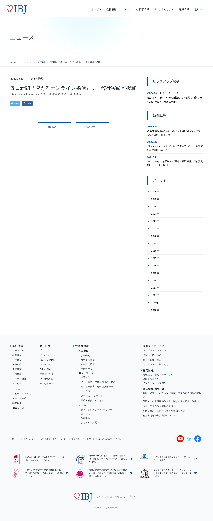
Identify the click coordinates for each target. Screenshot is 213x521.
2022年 (155, 221)
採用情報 (148, 370)
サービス (45, 346)
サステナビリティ (154, 346)
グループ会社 (19, 378)
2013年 (155, 287)
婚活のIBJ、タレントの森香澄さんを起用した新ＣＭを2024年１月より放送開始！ (174, 99)
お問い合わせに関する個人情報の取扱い (164, 411)
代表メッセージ (20, 350)
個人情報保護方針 (154, 388)
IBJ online (45, 364)
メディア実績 (36, 78)
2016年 (155, 265)
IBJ (42, 350)
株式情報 (85, 355)
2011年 (155, 302)
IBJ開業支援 (46, 378)
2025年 (155, 199)
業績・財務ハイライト (92, 400)
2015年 (155, 273)
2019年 (155, 243)
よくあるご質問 (89, 422)
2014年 (155, 280)
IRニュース (18, 408)
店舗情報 (17, 374)
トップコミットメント (154, 350)
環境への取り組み (152, 355)
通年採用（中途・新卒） (156, 374)
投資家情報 (82, 346)
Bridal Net (45, 369)
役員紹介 (17, 364)
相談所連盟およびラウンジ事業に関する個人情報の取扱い (172, 395)
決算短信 (85, 377)
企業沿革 (17, 369)
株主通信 (85, 391)
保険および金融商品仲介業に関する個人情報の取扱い (171, 401)
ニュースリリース (171, 93)
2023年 (155, 213)
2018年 (155, 250)
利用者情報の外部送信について (159, 415)
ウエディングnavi (49, 374)
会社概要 (17, 360)
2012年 (155, 295)
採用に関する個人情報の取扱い (159, 406)
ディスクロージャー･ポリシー (96, 409)
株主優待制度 (88, 360)
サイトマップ (89, 439)
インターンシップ (152, 383)
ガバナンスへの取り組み (156, 364)
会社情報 (17, 346)
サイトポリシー (30, 439)
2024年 (155, 206)
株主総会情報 (88, 364)
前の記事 (52, 126)
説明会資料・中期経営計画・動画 (98, 382)
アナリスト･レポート (92, 396)
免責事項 (85, 418)
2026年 (155, 191)
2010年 (155, 310)
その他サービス (48, 383)
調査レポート (19, 403)
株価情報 (85, 368)
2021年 (155, 228)
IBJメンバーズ (47, 355)
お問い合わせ (122, 439)
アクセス (17, 383)
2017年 (155, 258)
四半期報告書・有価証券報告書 (97, 386)
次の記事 (90, 126)
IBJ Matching (47, 360)
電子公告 (85, 414)
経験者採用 (149, 379)
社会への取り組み (152, 360)
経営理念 (17, 355)
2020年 (155, 236)
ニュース (24, 62)
